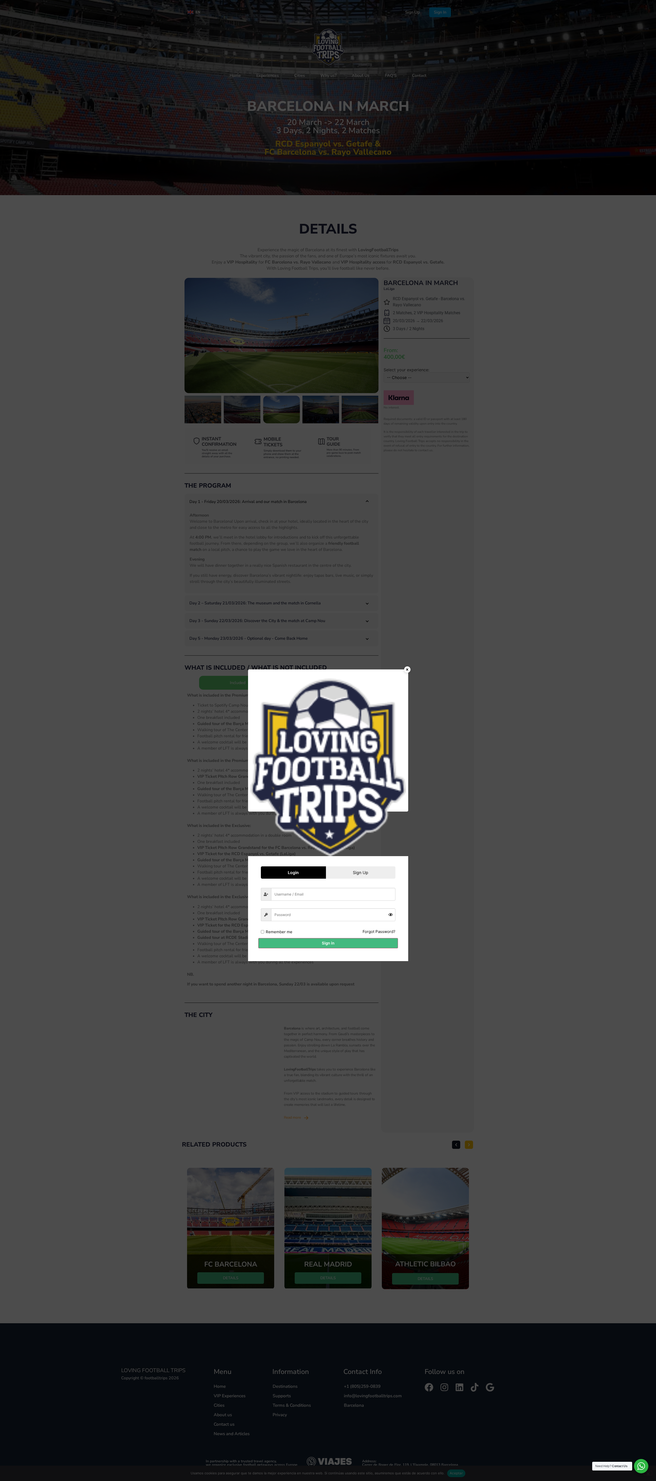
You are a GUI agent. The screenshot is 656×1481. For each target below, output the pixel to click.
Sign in (328, 943)
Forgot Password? (379, 931)
